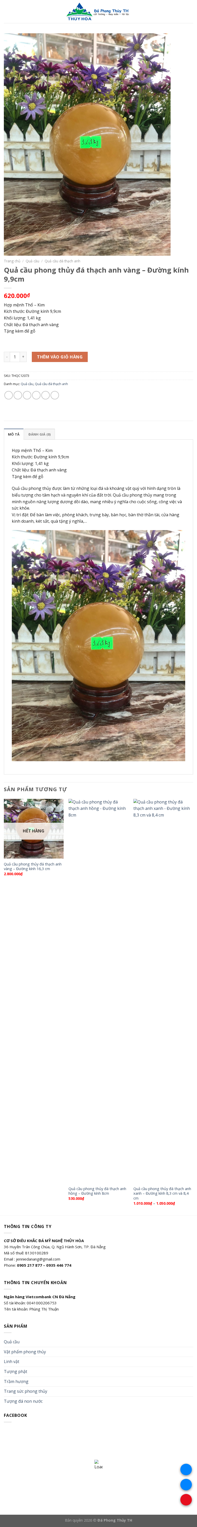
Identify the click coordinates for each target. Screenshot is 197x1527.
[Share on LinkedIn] (55, 395)
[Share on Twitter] (27, 395)
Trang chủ (12, 261)
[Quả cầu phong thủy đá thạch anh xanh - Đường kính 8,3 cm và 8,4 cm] (163, 991)
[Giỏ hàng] (190, 11)
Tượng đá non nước (23, 1401)
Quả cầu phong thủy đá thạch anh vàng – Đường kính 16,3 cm (33, 866)
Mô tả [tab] (13, 434)
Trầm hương (16, 1381)
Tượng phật (15, 1371)
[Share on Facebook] (18, 395)
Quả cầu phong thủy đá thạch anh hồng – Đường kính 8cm (97, 1191)
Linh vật (11, 1361)
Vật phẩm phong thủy (25, 1352)
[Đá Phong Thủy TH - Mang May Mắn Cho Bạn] (98, 11)
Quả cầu (32, 261)
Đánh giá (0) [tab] (39, 434)
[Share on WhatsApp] (8, 395)
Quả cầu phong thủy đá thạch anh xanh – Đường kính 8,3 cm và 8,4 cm (162, 1193)
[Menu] (7, 11)
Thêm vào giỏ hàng (60, 357)
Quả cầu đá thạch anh (62, 261)
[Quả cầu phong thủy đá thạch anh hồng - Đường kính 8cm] (98, 991)
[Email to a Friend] (36, 395)
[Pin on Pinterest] (45, 395)
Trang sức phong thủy (25, 1391)
